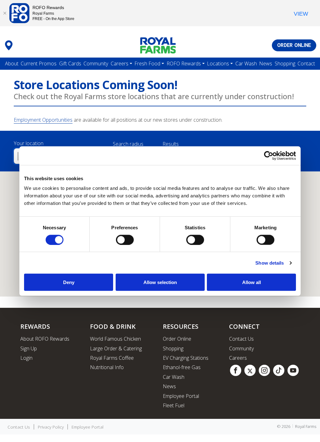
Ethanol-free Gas (182, 367)
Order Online (177, 338)
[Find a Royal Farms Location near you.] (9, 45)
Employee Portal (181, 396)
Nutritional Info (107, 367)
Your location (28, 143)
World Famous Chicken (115, 338)
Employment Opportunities (43, 119)
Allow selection (160, 282)
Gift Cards (70, 63)
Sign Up (28, 348)
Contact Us (241, 338)
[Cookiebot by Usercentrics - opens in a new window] (268, 155)
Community (95, 63)
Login (26, 357)
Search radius (128, 143)
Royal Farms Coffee (112, 357)
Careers (119, 63)
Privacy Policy (51, 427)
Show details (269, 262)
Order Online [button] (294, 45)
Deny (68, 282)
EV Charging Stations (185, 357)
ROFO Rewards (184, 63)
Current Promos (39, 63)
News (265, 63)
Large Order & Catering (116, 348)
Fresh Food (147, 63)
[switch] (125, 240)
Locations (218, 63)
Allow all (251, 282)
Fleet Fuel (173, 405)
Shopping (285, 63)
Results (170, 143)
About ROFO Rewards (44, 338)
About (11, 63)
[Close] (5, 13)
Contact (306, 63)
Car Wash (246, 63)
